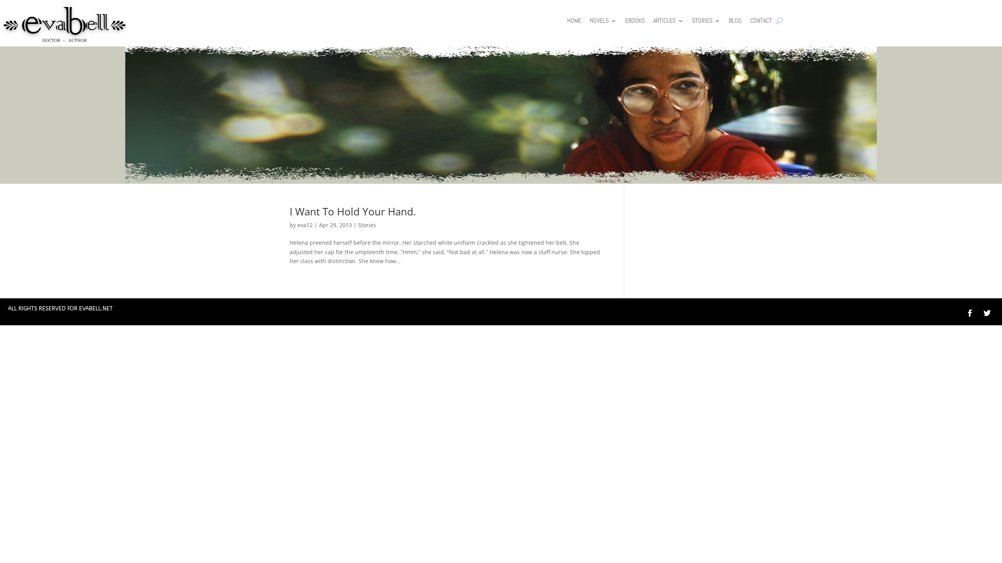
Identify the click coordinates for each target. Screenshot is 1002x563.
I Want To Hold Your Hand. (353, 211)
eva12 (305, 225)
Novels (599, 21)
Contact (761, 21)
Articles (664, 21)
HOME (574, 21)
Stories (702, 21)
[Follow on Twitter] (991, 313)
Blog (735, 21)
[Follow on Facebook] (970, 313)
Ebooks (635, 21)
